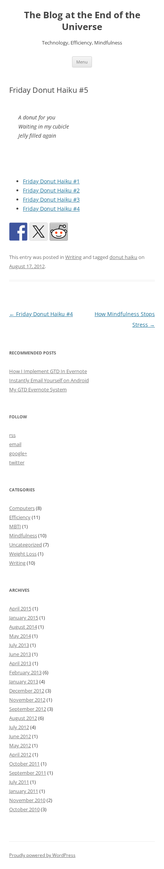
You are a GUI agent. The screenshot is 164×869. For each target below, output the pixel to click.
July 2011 (19, 781)
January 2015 (23, 617)
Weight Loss (23, 553)
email (15, 444)
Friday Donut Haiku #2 (51, 190)
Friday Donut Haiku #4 (51, 208)
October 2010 (24, 809)
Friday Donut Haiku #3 (51, 199)
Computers (22, 508)
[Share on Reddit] (59, 231)
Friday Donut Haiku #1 (51, 181)
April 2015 (20, 608)
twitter (16, 462)
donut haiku (123, 257)
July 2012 (19, 727)
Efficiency (20, 517)
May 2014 (20, 635)
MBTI (15, 526)
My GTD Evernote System (38, 389)
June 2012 (20, 736)
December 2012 (26, 690)
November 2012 (27, 699)
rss (12, 435)
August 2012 (23, 718)
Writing (73, 257)
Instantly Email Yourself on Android (49, 380)
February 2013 (25, 672)
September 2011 (27, 772)
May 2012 (20, 745)
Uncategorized (25, 544)
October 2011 (24, 763)
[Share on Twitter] (38, 231)
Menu (82, 62)
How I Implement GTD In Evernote (48, 371)
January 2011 (23, 791)
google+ (18, 453)
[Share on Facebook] (18, 231)
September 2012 (27, 708)
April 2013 (20, 663)
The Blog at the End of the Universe (82, 21)
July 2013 (19, 645)
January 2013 (23, 681)
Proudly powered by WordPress (42, 855)
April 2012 (20, 754)
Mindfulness (23, 535)
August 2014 (23, 626)
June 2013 (20, 654)
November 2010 (27, 800)
